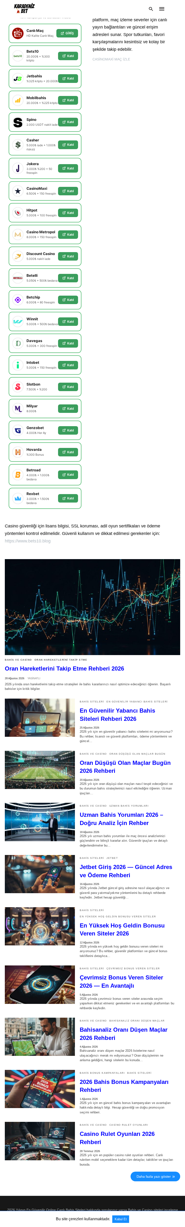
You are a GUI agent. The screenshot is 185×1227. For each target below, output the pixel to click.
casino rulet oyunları (128, 1125)
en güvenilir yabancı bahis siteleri (137, 701)
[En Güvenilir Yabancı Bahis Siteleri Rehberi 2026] (40, 718)
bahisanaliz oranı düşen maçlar (137, 1020)
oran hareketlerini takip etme (60, 659)
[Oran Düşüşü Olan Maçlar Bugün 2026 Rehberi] (40, 770)
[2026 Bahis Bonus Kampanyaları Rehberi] (40, 1089)
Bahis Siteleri (92, 701)
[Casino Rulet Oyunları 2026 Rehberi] (40, 1141)
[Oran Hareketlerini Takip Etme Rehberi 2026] (92, 607)
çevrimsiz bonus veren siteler (133, 968)
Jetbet (112, 858)
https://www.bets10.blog (28, 541)
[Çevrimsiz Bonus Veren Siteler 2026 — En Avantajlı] (40, 984)
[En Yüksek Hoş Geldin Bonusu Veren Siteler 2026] (40, 926)
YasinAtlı (33, 678)
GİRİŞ (70, 33)
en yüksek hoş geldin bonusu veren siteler (118, 916)
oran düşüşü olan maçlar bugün (137, 753)
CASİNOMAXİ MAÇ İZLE (111, 59)
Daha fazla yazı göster (154, 1176)
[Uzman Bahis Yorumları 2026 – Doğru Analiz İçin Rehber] (40, 822)
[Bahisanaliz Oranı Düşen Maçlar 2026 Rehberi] (40, 1037)
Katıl (70, 56)
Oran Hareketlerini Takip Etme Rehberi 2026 (64, 668)
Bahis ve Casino (18, 659)
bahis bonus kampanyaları (102, 1073)
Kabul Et (121, 1219)
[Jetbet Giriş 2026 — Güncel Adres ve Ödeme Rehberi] (40, 874)
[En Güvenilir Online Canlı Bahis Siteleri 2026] (24, 9)
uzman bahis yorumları (129, 805)
